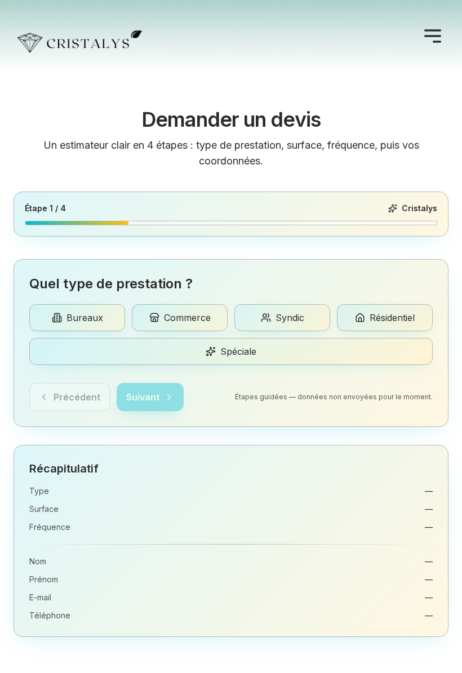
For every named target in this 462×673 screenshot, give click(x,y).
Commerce (187, 317)
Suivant (142, 397)
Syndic (290, 317)
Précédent (77, 397)
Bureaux (84, 317)
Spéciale (238, 351)
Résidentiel (392, 317)
